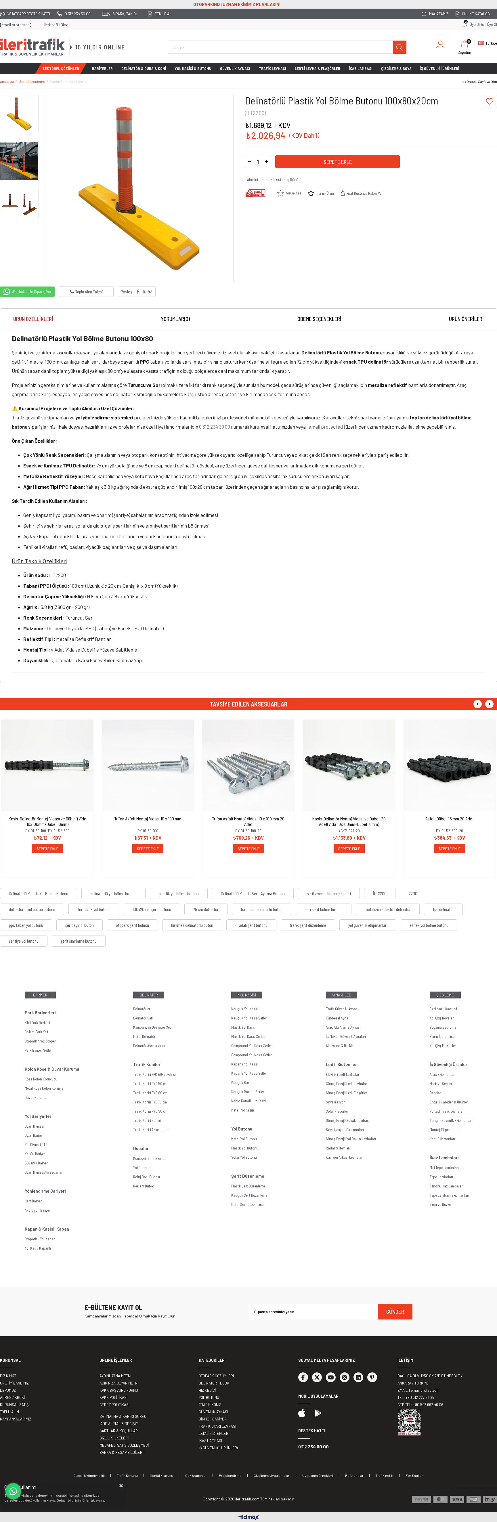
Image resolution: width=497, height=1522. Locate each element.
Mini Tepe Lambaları (444, 1167)
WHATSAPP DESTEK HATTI (28, 14)
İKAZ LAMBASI (360, 68)
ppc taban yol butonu (26, 925)
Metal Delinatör (144, 1036)
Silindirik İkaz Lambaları (447, 1186)
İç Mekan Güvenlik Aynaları (346, 1036)
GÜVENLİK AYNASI (235, 68)
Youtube (331, 1377)
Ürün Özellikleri (33, 319)
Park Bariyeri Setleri (38, 1050)
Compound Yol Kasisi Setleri (251, 1045)
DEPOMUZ (8, 1390)
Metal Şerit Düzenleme (247, 1204)
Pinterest (372, 1377)
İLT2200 (380, 893)
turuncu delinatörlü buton (261, 909)
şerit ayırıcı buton (79, 925)
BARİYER (40, 995)
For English (415, 1475)
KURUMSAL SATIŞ (14, 1404)
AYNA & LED (341, 995)
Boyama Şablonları (444, 1027)
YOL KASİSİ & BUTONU (193, 68)
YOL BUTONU (209, 1397)
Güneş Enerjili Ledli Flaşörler (346, 1093)
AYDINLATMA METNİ (115, 1376)
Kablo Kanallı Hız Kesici (248, 1101)
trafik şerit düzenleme (308, 925)
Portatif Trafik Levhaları (447, 1111)
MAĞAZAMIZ (438, 14)
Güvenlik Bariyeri (36, 1163)
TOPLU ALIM (9, 1412)
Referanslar (354, 1475)
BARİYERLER (102, 68)
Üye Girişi (477, 24)
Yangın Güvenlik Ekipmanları (451, 1120)
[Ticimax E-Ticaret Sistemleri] (248, 1518)
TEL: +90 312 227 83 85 (415, 1397)
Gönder (395, 1311)
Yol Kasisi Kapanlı (38, 1248)
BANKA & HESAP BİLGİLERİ (121, 1452)
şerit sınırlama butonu (79, 941)
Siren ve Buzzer (441, 1204)
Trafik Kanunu (127, 1475)
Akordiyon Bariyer (37, 1210)
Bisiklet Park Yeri (36, 1032)
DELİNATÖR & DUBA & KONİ (143, 68)
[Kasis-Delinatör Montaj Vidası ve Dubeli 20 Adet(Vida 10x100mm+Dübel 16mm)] (349, 766)
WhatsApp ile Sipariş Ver (31, 291)
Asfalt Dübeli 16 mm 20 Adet (449, 818)
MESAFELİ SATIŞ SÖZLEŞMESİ (124, 1445)
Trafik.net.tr (385, 1475)
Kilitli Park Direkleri (37, 1022)
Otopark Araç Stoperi (40, 1041)
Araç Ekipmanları (442, 1074)
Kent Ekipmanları (442, 1139)
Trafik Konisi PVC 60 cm (150, 1093)
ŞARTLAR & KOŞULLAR (119, 1431)
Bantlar (435, 1093)
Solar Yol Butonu (244, 1157)
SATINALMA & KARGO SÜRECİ (123, 1416)
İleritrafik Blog (56, 24)
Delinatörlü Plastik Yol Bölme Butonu (38, 893)
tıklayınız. (98, 1500)
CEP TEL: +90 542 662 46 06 (420, 1404)
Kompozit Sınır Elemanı (150, 1158)
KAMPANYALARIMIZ (15, 1419)
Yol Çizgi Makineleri (443, 1045)
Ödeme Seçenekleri (319, 319)
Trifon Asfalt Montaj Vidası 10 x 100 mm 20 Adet (248, 821)
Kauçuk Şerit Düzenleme (249, 1195)
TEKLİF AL (163, 14)
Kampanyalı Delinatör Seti (152, 1027)
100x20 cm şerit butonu (152, 909)
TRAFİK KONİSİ (210, 1404)
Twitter (317, 1377)
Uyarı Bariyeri (34, 1135)
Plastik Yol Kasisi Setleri (248, 1036)
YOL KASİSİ (247, 995)
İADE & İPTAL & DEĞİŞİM (119, 1423)
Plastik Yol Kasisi (243, 1027)
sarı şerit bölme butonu (324, 909)
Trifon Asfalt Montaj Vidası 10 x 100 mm (147, 818)
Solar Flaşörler (337, 1111)
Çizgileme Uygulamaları (272, 1475)
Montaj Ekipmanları (444, 1129)
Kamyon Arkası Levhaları (344, 1157)
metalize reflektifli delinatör (388, 909)
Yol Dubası (141, 1167)
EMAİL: (417, 1390)
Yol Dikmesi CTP (36, 1144)
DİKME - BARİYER (213, 1419)
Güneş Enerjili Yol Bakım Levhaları (351, 1139)
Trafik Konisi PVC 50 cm (150, 1083)
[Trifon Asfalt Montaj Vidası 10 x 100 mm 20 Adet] (248, 766)
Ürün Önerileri (466, 319)
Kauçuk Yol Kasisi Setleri (249, 1018)
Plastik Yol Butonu (244, 1148)
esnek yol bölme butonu (429, 925)
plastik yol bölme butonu (179, 893)
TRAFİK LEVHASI (272, 68)
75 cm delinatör (206, 909)
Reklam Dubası (144, 1186)
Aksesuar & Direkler (340, 1045)
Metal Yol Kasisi (242, 1110)
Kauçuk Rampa (243, 1082)
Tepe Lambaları (441, 1177)
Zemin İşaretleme (442, 1036)
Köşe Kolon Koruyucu (41, 1079)
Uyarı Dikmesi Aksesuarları (44, 1172)
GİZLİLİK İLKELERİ (114, 1438)
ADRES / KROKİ (12, 1397)
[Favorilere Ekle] (490, 101)
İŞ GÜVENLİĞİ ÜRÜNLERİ (439, 68)
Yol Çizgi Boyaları (442, 1018)
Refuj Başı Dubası (146, 1177)
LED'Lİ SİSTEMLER (213, 1433)
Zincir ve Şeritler (441, 1083)
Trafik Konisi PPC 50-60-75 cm (155, 1074)
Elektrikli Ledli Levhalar (342, 1074)
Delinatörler (141, 1009)
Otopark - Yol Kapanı (40, 1239)
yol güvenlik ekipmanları (367, 925)
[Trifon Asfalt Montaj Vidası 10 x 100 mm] (148, 766)
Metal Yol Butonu (244, 1139)
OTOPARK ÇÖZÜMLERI (216, 1376)
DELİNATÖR (149, 995)
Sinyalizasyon (335, 1102)
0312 (313, 1446)
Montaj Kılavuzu (161, 1475)
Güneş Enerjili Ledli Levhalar (346, 1083)
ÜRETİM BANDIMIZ (14, 1383)
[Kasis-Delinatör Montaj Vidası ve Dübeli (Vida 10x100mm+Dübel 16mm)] (47, 766)
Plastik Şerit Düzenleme (248, 1186)
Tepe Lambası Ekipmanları (449, 1195)
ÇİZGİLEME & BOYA (396, 68)
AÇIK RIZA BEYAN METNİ (119, 1383)
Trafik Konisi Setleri (146, 1120)
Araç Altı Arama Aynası (343, 1027)
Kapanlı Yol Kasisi (244, 1064)
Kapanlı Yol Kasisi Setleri (249, 1073)
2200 (413, 893)
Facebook (303, 1377)
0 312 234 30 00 (78, 14)
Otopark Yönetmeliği (89, 1475)
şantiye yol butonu (24, 941)
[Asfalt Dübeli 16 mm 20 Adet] (450, 766)
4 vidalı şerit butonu (251, 925)
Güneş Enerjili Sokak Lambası (348, 1120)
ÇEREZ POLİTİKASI (114, 1404)
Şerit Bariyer (33, 1201)
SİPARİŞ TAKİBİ (124, 14)
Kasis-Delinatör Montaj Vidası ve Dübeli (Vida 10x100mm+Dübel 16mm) (47, 821)
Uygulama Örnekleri (317, 1475)
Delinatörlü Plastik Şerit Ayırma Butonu (253, 893)
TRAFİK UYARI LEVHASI (217, 1426)
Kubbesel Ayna (337, 1018)
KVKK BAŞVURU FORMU (119, 1390)
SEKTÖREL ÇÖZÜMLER (61, 68)
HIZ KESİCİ (207, 1390)
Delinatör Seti (142, 1018)
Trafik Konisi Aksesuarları (152, 1129)
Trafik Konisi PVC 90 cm (150, 1111)
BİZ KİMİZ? (8, 1376)
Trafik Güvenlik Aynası (342, 1009)
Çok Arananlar (196, 1475)
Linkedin (358, 1377)
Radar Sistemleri (337, 1148)
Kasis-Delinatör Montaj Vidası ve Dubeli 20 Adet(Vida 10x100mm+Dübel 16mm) (349, 821)
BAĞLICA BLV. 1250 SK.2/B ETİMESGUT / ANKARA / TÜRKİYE (429, 1379)
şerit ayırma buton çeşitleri (329, 893)
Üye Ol (492, 24)
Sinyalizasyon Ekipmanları (345, 1129)
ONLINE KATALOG (476, 14)
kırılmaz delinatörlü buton (192, 925)
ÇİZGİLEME (445, 995)
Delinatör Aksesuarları (149, 1045)
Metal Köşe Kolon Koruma (44, 1088)
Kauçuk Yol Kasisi (244, 1009)
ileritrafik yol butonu (93, 909)
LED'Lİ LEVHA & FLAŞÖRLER (317, 68)
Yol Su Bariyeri (35, 1153)
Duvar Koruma (35, 1097)
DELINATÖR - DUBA (214, 1383)
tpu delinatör (443, 909)
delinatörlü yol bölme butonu (113, 893)
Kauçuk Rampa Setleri (247, 1091)
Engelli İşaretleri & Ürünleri (449, 1102)
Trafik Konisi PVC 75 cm (150, 1102)
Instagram (344, 1377)
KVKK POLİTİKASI (113, 1397)
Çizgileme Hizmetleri (443, 1009)
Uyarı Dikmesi (34, 1126)
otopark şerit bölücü (132, 925)
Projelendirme (230, 1475)
